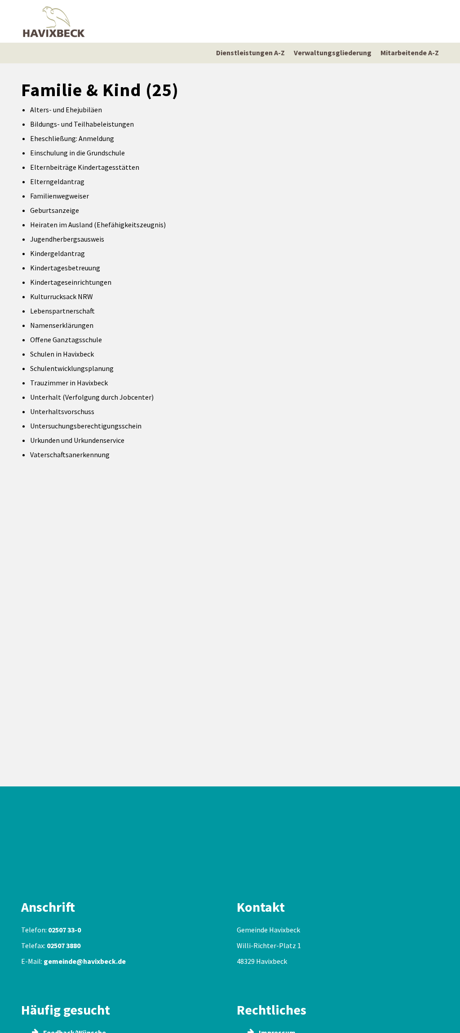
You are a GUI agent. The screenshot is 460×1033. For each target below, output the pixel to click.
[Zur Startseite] (54, 21)
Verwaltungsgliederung (333, 52)
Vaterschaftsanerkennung (70, 454)
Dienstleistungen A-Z (250, 52)
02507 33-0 (64, 929)
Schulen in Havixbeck (62, 353)
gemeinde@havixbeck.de (85, 961)
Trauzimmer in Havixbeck (69, 382)
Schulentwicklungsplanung (72, 368)
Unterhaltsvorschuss (62, 411)
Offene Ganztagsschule (66, 339)
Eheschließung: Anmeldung (72, 138)
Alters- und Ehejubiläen (66, 109)
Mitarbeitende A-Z (409, 52)
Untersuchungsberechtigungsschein (86, 425)
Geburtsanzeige (54, 210)
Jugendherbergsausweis (67, 238)
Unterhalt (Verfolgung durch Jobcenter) (92, 397)
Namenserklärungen (61, 325)
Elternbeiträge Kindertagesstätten (84, 167)
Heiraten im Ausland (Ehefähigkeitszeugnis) (98, 224)
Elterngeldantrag (57, 181)
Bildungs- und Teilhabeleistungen (82, 123)
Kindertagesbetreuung (65, 267)
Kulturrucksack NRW (61, 296)
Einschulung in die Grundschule (77, 152)
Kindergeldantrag (57, 253)
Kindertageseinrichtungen (70, 282)
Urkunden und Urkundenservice (77, 440)
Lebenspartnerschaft (62, 310)
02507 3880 (63, 945)
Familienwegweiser (59, 195)
